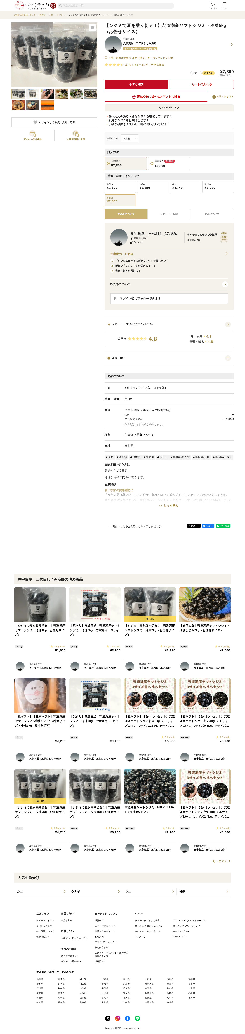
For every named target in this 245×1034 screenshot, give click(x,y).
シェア (209, 526)
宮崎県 (126, 1002)
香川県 (126, 997)
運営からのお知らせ (105, 931)
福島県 (170, 979)
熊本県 (83, 1002)
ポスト (194, 526)
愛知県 (170, 988)
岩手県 (83, 979)
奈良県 (126, 993)
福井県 (61, 988)
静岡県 (148, 988)
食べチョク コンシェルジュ (148, 926)
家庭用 (150, 457)
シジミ (150, 434)
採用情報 (99, 961)
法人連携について (70, 956)
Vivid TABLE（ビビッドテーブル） (190, 920)
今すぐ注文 (136, 84)
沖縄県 (170, 1002)
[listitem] (41, 891)
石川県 (39, 988)
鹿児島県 (149, 1002)
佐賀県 (39, 1002)
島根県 (129, 445)
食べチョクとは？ (45, 920)
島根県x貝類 (202, 457)
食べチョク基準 (44, 926)
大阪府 (83, 993)
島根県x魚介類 (181, 457)
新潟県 (170, 983)
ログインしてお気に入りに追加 (57, 122)
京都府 (61, 993)
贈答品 (136, 457)
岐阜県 (126, 988)
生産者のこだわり (121, 253)
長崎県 (61, 1002)
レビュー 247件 (140, 65)
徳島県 (105, 997)
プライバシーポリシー (106, 942)
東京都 (126, 983)
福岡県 (191, 997)
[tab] (169, 214)
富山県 (191, 983)
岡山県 (39, 997)
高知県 (170, 997)
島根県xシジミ (223, 457)
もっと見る (170, 505)
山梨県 (83, 988)
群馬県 (61, 983)
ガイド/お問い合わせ (105, 926)
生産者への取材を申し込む (74, 938)
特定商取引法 (101, 947)
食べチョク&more (182, 931)
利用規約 (99, 936)
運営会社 (99, 920)
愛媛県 (148, 997)
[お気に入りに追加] (92, 27)
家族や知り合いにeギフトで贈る (158, 96)
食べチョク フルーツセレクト (187, 926)
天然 (110, 457)
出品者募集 (66, 920)
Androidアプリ (180, 936)
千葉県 (105, 983)
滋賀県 (39, 993)
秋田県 (126, 979)
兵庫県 (105, 993)
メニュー (224, 8)
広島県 (61, 997)
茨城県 (191, 979)
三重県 (191, 988)
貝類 (140, 434)
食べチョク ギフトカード (147, 931)
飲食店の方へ (43, 936)
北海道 (39, 979)
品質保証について (45, 931)
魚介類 (129, 434)
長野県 (105, 988)
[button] (169, 334)
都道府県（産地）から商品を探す (55, 971)
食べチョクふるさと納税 (147, 920)
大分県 (105, 1002)
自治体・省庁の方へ (71, 961)
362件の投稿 (157, 64)
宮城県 (105, 979)
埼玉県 (83, 983)
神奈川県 (149, 983)
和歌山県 (149, 993)
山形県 (148, 979)
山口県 (83, 997)
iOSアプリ (140, 936)
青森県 (61, 979)
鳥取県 (170, 993)
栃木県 (39, 983)
